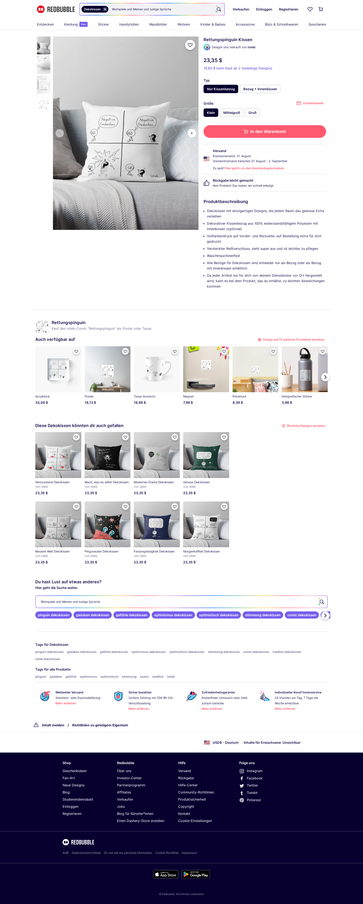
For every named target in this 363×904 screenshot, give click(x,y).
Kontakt (184, 814)
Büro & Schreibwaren (281, 24)
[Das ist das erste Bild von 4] (59, 133)
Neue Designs (73, 785)
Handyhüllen (129, 24)
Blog (66, 792)
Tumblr (252, 793)
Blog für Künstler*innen (135, 814)
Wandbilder (158, 24)
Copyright (186, 806)
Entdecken (45, 24)
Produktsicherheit (192, 799)
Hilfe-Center (188, 785)
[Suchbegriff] (218, 9)
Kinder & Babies (212, 24)
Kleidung (75, 24)
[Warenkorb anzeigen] (321, 9)
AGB (65, 853)
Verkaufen (125, 799)
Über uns (124, 771)
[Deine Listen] (310, 9)
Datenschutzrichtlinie (86, 853)
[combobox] (152, 9)
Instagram (255, 771)
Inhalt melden (53, 725)
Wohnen (184, 24)
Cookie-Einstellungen (195, 821)
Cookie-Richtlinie (166, 853)
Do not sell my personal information (128, 853)
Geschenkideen (75, 771)
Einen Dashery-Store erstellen (140, 821)
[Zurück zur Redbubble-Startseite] (56, 9)
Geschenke (317, 24)
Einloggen (70, 806)
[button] (43, 45)
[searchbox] (181, 602)
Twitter (252, 785)
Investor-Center (129, 778)
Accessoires (245, 24)
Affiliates (124, 792)
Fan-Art (69, 778)
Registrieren (72, 814)
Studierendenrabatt (78, 799)
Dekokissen (59, 644)
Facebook (255, 778)
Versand (184, 771)
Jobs (121, 806)
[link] (53, 615)
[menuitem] (45, 24)
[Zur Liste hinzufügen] (190, 45)
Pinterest (254, 800)
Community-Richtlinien (196, 792)
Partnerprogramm (131, 785)
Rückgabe (186, 778)
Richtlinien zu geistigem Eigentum (100, 725)
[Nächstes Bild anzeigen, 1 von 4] (192, 133)
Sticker (103, 24)
